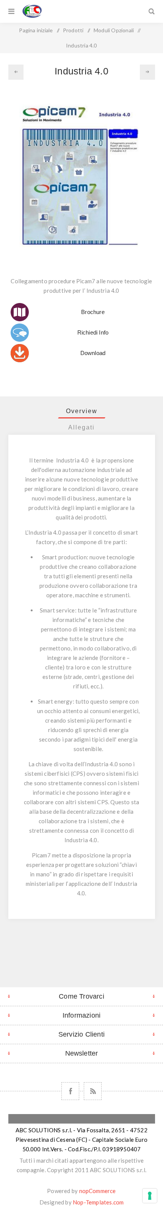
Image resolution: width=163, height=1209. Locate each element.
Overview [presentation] (81, 411)
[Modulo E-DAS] (16, 72)
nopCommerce (97, 1190)
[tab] (81, 411)
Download (93, 353)
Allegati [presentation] (81, 427)
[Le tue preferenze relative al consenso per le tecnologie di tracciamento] (150, 1195)
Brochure (93, 312)
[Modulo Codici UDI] (147, 72)
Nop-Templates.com (98, 1202)
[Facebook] (70, 1091)
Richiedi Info (93, 332)
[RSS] (93, 1091)
